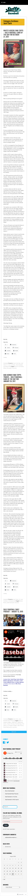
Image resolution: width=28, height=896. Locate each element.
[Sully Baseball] (13, 14)
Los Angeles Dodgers (12, 725)
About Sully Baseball (9, 790)
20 (12, 871)
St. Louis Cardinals (10, 364)
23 (21, 871)
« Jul (4, 879)
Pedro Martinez (6, 727)
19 (9, 871)
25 (7, 874)
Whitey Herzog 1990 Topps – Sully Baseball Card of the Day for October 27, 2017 (13, 33)
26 (9, 874)
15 (18, 868)
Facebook (4, 742)
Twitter (8, 742)
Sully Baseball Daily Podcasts (11, 793)
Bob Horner (9, 602)
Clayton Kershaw (11, 723)
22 (18, 871)
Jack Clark (15, 599)
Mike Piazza (20, 725)
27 (12, 874)
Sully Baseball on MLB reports (12, 799)
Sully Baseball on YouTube (11, 796)
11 (7, 868)
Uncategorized (6, 366)
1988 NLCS (14, 722)
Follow (5, 825)
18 (7, 871)
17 (4, 871)
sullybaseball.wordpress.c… (11, 837)
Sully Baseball (19, 364)
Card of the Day (16, 363)
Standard (5, 363)
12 (9, 868)
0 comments (14, 368)
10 (4, 868)
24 (4, 874)
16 (21, 868)
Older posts (14, 731)
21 (15, 871)
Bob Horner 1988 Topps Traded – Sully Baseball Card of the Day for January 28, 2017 (12, 378)
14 (15, 868)
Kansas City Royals (19, 366)
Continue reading (8, 691)
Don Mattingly (18, 723)
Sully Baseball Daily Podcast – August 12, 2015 (13, 610)
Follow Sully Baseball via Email (12, 813)
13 (12, 868)
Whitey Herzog (6, 368)
